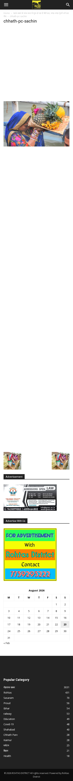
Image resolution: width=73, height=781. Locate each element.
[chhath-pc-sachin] (36, 145)
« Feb (7, 643)
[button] (6, 5)
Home (7, 13)
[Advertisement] (36, 63)
